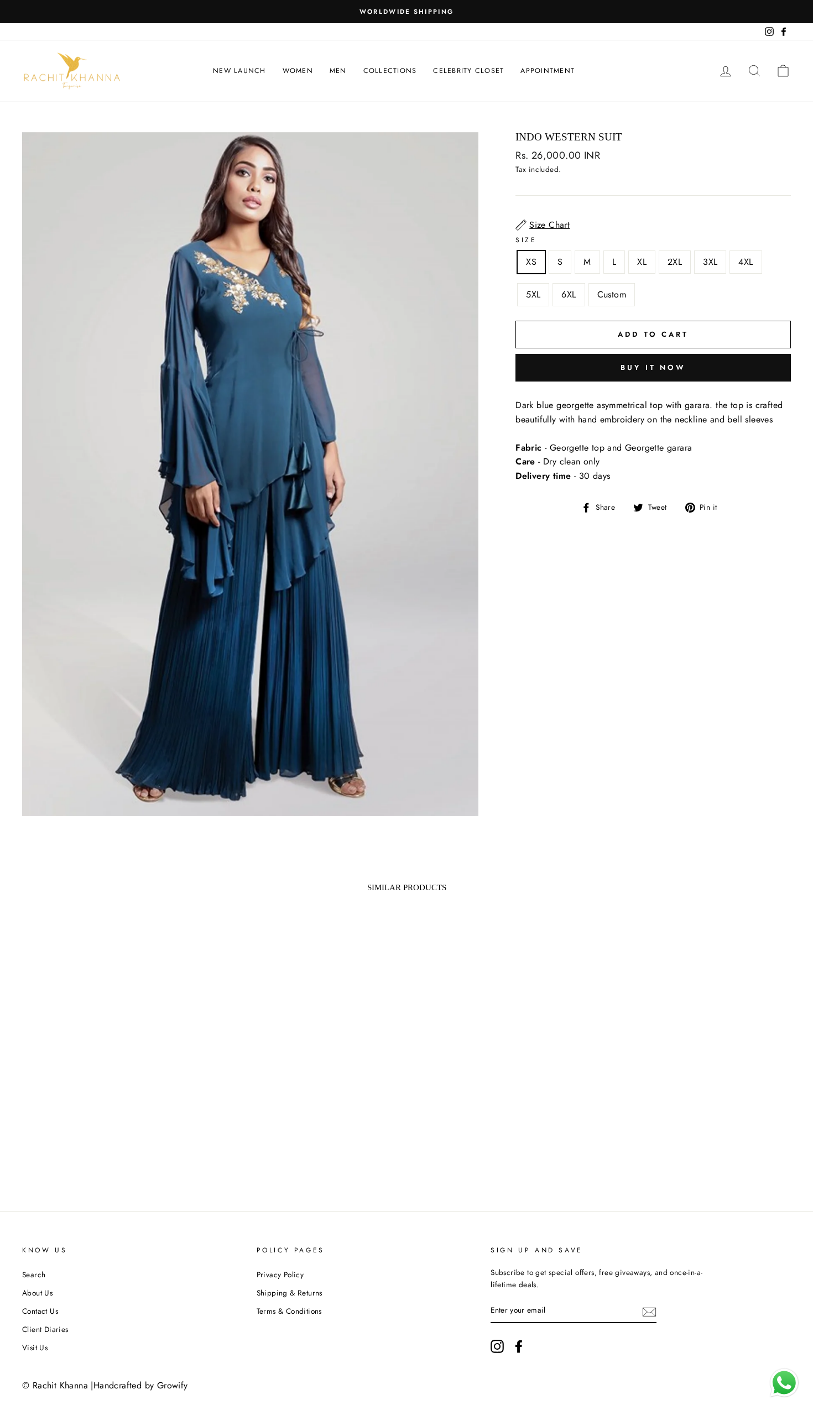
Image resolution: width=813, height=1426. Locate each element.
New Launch (239, 71)
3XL (710, 261)
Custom (611, 294)
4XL (745, 261)
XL (642, 261)
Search (33, 1274)
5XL (533, 294)
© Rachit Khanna (55, 1385)
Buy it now (653, 367)
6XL (568, 294)
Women (298, 71)
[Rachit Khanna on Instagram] (497, 1346)
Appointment (547, 71)
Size (525, 240)
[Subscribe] (649, 1311)
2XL (675, 261)
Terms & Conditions (289, 1311)
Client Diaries (45, 1329)
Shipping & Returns (289, 1292)
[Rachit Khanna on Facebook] (518, 1346)
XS (531, 261)
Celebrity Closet (468, 71)
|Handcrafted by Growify (139, 1385)
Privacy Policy (280, 1274)
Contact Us (40, 1311)
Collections (390, 71)
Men (338, 71)
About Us (37, 1292)
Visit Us (35, 1347)
